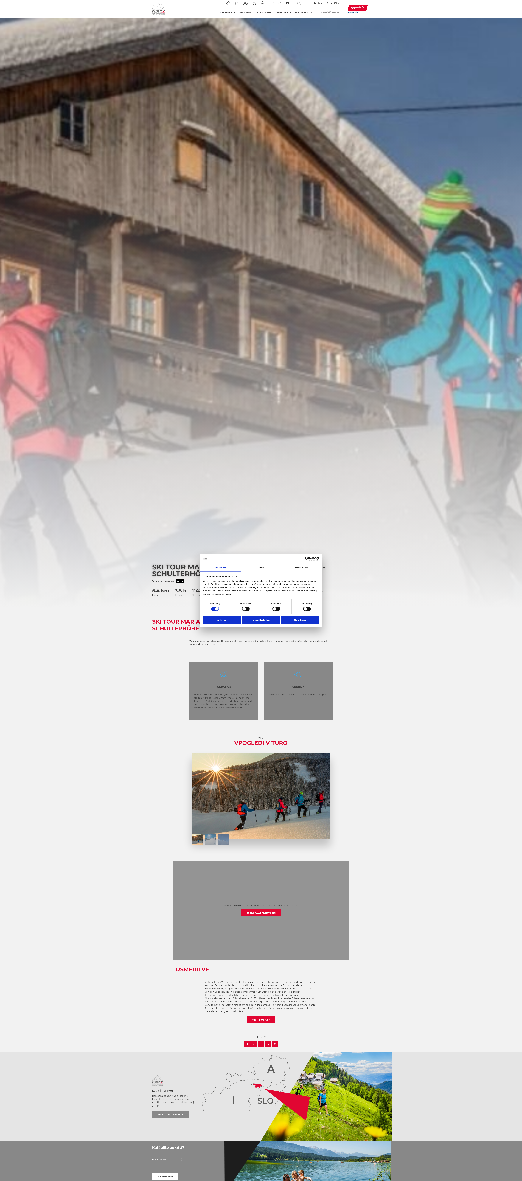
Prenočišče (330, 12)
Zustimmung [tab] (220, 568)
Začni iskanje (165, 1176)
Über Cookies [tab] (301, 568)
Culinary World (283, 13)
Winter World (246, 13)
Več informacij (261, 1020)
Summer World (227, 13)
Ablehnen (221, 620)
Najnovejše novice (304, 13)
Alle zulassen (300, 620)
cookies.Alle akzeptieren (261, 913)
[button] (247, 1044)
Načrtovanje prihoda (170, 1114)
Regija (317, 3)
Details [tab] (261, 568)
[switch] (246, 609)
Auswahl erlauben (261, 620)
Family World (264, 13)
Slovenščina (333, 3)
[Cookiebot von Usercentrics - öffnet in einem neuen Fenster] (307, 559)
